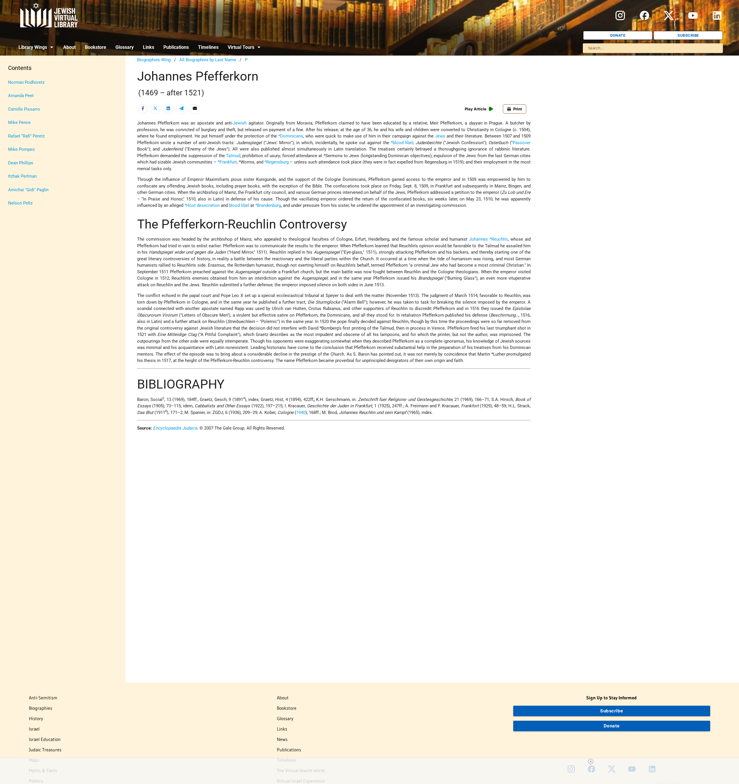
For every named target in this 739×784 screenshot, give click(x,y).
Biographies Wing (154, 59)
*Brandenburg (268, 205)
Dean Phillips (20, 163)
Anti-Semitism (43, 698)
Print (517, 109)
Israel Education (45, 739)
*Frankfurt (227, 162)
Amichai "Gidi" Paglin (28, 189)
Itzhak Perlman (22, 176)
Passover (522, 142)
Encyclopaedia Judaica (175, 428)
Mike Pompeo (21, 149)
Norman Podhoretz (26, 82)
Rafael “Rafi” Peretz (26, 136)
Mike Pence (19, 122)
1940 (300, 412)
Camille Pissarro (24, 109)
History (36, 718)
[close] (590, 761)
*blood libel (402, 142)
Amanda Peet (21, 95)
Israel (34, 729)
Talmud (233, 155)
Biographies (40, 708)
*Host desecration (202, 205)
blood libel (239, 205)
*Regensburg (276, 162)
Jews (440, 136)
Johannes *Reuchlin (488, 239)
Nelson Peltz (20, 203)
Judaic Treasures (45, 750)
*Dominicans (290, 136)
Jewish (240, 123)
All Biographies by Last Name (207, 59)
